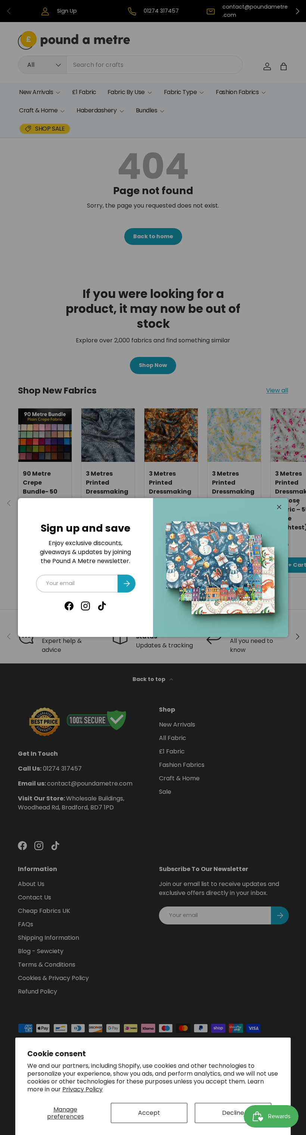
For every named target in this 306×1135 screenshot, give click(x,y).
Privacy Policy (82, 1089)
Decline (233, 1112)
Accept (149, 1112)
